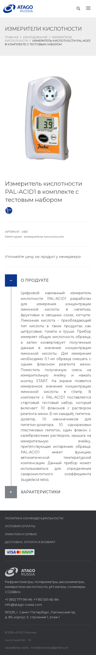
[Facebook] (29, 640)
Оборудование (35, 37)
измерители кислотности (44, 236)
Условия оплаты (20, 526)
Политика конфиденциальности (34, 518)
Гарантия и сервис (21, 534)
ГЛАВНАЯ (11, 37)
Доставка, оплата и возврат (30, 542)
